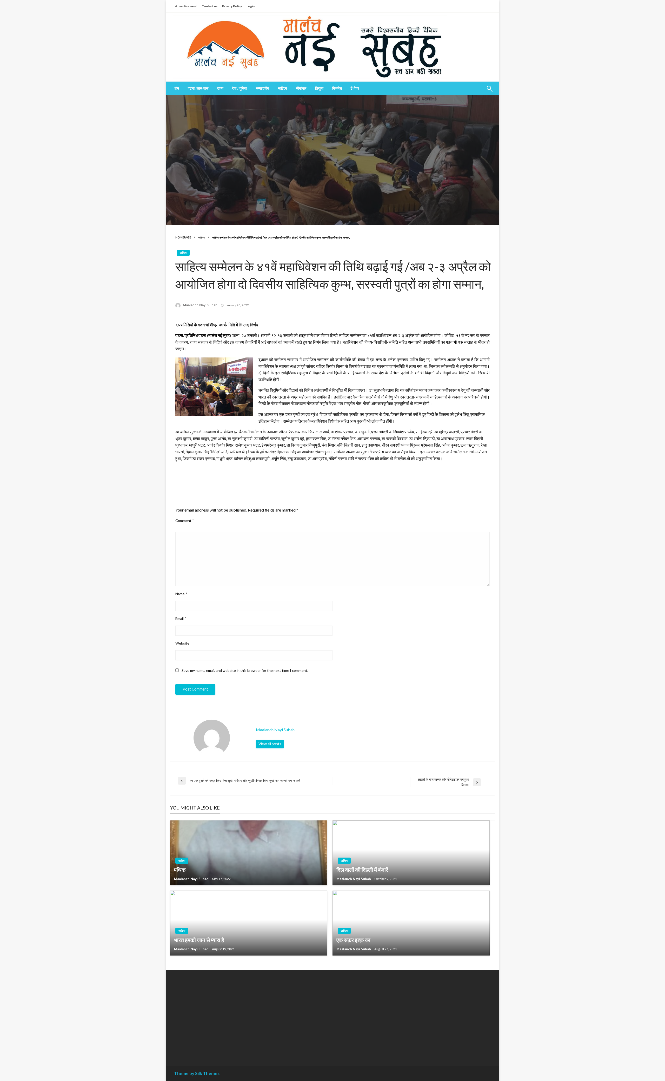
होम (177, 88)
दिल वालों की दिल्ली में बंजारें (362, 869)
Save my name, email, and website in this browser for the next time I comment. (245, 670)
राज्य (220, 88)
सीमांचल (301, 88)
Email (180, 618)
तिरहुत (319, 88)
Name (181, 594)
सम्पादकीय (262, 88)
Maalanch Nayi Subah (200, 305)
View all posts (269, 744)
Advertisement (186, 6)
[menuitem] (176, 88)
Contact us (209, 6)
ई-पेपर (355, 88)
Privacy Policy (232, 6)
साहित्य (282, 88)
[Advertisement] (221, 1014)
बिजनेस (337, 88)
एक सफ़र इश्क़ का (353, 940)
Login (251, 6)
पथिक (180, 869)
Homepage (183, 237)
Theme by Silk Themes (197, 1073)
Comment (184, 520)
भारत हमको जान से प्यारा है (199, 940)
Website (182, 643)
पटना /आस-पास (198, 88)
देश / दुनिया (239, 88)
